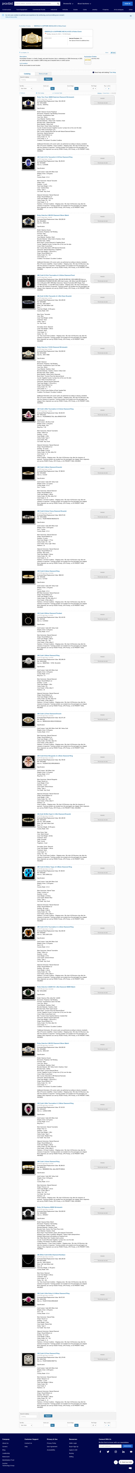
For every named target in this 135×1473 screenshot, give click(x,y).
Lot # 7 (39, 411)
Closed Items (106, 93)
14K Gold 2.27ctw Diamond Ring (48, 1353)
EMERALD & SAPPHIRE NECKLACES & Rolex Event (50, 26)
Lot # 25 (39, 1355)
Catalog (27, 74)
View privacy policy (11, 17)
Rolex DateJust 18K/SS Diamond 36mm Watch (53, 215)
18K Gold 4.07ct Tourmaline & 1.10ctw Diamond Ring (55, 927)
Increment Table (58, 93)
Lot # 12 (39, 657)
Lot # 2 (39, 159)
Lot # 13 (39, 715)
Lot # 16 (39, 869)
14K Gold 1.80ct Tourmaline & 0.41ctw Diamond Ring (55, 409)
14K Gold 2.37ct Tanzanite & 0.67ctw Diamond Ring (54, 157)
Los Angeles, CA (24, 52)
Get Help (113, 72)
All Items (100, 93)
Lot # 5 (39, 298)
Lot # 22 (39, 1209)
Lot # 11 (39, 615)
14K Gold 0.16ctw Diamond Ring (48, 571)
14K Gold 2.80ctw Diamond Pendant (49, 613)
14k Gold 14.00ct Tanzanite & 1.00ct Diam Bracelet (54, 296)
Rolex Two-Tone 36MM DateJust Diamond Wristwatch (55, 97)
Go (52, 88)
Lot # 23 (39, 1257)
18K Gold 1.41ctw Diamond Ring (48, 1161)
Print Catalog (41, 92)
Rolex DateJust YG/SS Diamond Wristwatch (52, 347)
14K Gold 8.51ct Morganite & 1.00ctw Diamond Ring (55, 756)
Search (48, 79)
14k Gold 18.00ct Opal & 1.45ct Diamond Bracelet (54, 814)
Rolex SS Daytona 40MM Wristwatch (49, 1207)
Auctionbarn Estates (25, 26)
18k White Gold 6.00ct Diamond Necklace (51, 1255)
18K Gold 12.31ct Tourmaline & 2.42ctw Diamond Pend (56, 275)
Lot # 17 (39, 929)
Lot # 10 (39, 573)
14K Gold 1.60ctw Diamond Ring (48, 655)
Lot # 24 (39, 1295)
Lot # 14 (39, 758)
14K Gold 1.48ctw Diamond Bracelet (49, 467)
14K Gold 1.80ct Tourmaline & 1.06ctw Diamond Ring (55, 1103)
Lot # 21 (39, 1163)
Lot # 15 (39, 816)
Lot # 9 (39, 513)
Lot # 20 (39, 1105)
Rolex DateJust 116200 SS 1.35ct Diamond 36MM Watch (56, 987)
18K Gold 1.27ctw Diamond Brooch (49, 713)
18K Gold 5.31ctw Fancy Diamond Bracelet (52, 511)
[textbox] (28, 79)
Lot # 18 (39, 989)
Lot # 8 (39, 469)
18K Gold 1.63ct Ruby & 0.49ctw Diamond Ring (53, 1293)
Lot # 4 (39, 277)
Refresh (23, 92)
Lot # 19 (39, 1045)
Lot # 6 (39, 349)
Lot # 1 (39, 99)
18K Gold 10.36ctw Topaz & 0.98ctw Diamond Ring (54, 867)
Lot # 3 (39, 217)
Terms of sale (43, 74)
